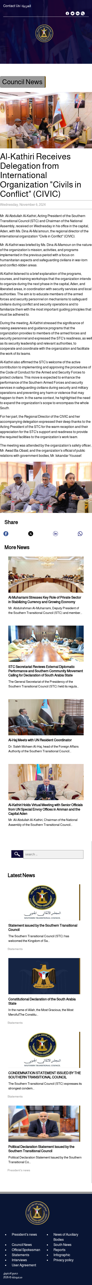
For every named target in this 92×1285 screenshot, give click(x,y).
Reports (59, 1250)
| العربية (26, 6)
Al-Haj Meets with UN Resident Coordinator (40, 740)
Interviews (19, 1260)
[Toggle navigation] (6, 49)
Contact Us (11, 6)
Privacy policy (63, 1260)
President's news (24, 1234)
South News (62, 1245)
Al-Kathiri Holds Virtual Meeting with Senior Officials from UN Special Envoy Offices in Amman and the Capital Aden (45, 809)
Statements (20, 1255)
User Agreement (24, 1265)
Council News (22, 1245)
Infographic (61, 1255)
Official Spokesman (26, 1250)
